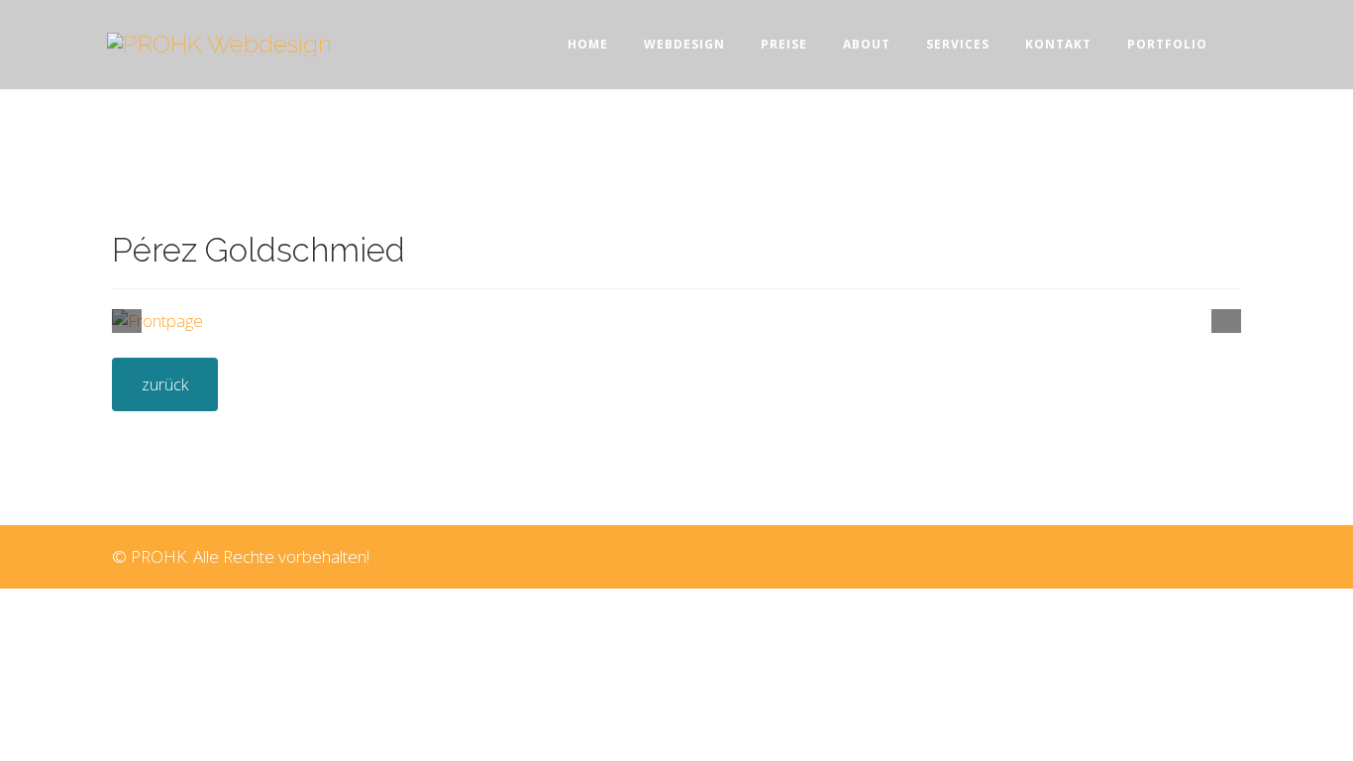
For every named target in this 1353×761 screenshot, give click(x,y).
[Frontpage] (676, 321)
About (866, 44)
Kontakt (1058, 44)
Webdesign (684, 44)
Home (588, 44)
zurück (165, 384)
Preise (784, 44)
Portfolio (1167, 44)
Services (957, 44)
